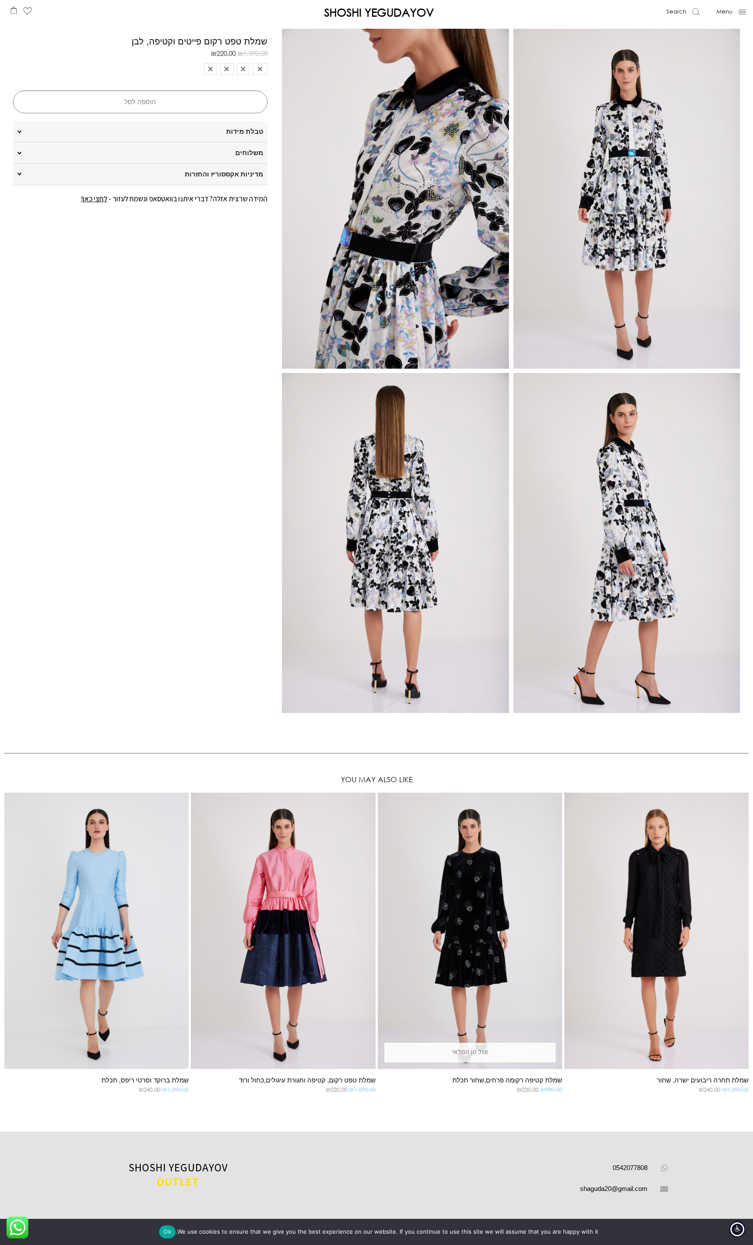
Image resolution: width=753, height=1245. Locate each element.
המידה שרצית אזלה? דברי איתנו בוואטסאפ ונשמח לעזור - (174, 199)
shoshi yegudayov (178, 1174)
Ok (167, 1231)
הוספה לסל (140, 101)
